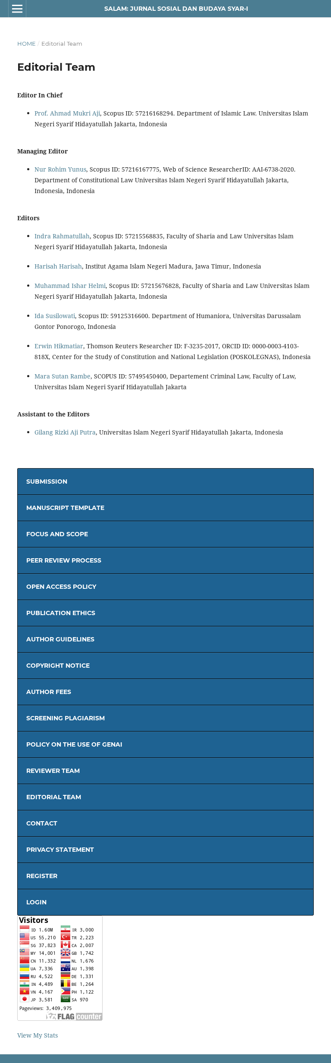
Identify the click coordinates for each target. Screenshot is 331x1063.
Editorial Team (53, 797)
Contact (41, 823)
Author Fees (48, 692)
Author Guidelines (60, 639)
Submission (46, 481)
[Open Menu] (17, 8)
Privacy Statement (60, 850)
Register (41, 876)
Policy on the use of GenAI (74, 744)
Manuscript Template (65, 508)
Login (36, 902)
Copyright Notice (58, 665)
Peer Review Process (63, 560)
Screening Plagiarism (65, 718)
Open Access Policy (61, 587)
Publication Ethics (60, 613)
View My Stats (37, 1035)
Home (26, 43)
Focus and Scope (57, 534)
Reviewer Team (53, 771)
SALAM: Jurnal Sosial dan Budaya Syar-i (176, 9)
